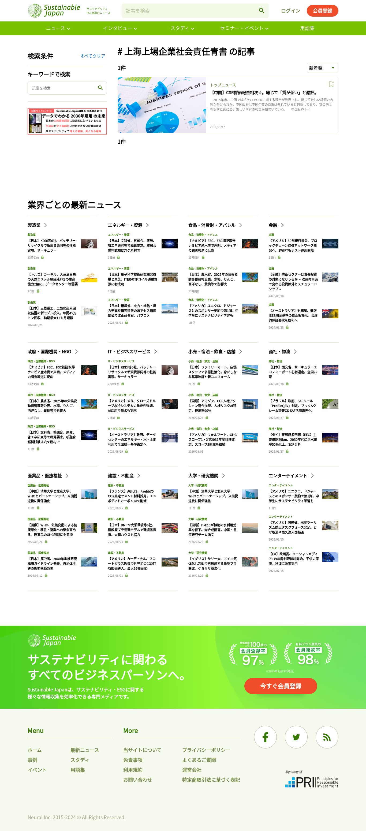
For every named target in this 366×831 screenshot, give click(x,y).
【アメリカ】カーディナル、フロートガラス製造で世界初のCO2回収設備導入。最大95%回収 (132, 563)
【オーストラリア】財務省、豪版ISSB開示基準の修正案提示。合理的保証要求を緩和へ (293, 315)
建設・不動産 (121, 475)
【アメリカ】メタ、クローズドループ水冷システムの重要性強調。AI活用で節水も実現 (132, 405)
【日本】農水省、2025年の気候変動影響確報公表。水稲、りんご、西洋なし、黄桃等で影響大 (213, 279)
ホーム (35, 749)
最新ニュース (84, 749)
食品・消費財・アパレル (212, 225)
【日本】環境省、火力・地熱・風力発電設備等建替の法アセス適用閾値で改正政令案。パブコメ (132, 310)
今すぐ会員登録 (280, 685)
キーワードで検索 (49, 74)
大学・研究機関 (203, 475)
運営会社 (191, 769)
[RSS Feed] (327, 737)
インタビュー (117, 27)
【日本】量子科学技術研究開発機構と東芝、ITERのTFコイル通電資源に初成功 (132, 279)
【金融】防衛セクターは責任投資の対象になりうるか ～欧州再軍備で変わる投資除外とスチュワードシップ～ (293, 281)
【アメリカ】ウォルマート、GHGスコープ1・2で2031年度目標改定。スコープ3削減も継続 (212, 439)
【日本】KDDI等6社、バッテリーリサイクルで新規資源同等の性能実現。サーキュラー (52, 245)
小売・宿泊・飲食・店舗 (212, 351)
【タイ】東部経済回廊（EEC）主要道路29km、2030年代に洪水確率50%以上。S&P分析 (293, 439)
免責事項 (133, 759)
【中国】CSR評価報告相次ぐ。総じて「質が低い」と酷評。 (264, 92)
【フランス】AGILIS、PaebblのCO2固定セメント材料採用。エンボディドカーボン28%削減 (132, 496)
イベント (37, 769)
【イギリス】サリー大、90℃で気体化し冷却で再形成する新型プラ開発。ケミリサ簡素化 (212, 563)
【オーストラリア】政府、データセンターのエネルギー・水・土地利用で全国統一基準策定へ (132, 439)
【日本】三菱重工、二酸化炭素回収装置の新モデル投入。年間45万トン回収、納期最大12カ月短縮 (52, 313)
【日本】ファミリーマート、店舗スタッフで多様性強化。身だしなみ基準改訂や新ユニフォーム (212, 372)
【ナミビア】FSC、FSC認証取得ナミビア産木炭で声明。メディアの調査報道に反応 (212, 245)
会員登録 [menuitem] (322, 10)
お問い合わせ (137, 779)
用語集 (307, 27)
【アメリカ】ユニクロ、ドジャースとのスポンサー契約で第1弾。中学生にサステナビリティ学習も (213, 310)
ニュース (55, 27)
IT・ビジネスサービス (130, 351)
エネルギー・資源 (125, 225)
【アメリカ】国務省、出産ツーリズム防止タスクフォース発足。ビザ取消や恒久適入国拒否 (293, 527)
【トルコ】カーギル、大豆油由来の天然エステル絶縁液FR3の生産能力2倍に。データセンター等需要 (53, 279)
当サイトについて (142, 749)
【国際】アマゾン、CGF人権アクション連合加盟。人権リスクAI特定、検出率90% (212, 405)
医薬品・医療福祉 (45, 475)
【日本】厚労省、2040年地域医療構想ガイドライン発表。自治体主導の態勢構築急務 (52, 563)
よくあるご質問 (199, 759)
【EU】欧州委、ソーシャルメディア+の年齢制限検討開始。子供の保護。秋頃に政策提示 (294, 558)
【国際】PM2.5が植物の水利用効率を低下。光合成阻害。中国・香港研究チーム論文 (212, 530)
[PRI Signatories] (311, 779)
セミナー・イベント (242, 27)
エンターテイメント (288, 475)
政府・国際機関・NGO (50, 351)
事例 (32, 759)
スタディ (179, 27)
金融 (273, 225)
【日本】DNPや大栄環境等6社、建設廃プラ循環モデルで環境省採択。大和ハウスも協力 (132, 530)
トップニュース (223, 84)
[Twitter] (296, 737)
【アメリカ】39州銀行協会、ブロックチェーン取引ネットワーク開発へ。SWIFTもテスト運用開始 (293, 245)
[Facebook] (265, 737)
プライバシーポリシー (206, 749)
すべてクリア (92, 56)
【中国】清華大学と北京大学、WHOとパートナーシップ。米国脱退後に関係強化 (52, 496)
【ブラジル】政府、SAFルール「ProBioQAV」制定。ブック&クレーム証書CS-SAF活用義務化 (292, 405)
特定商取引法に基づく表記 (211, 779)
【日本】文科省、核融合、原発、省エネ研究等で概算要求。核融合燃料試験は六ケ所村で (132, 245)
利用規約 (133, 769)
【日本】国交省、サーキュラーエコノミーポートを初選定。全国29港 (293, 372)
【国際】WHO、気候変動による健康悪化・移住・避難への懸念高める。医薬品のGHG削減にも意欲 (52, 530)
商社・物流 (280, 351)
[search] (262, 10)
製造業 (35, 225)
